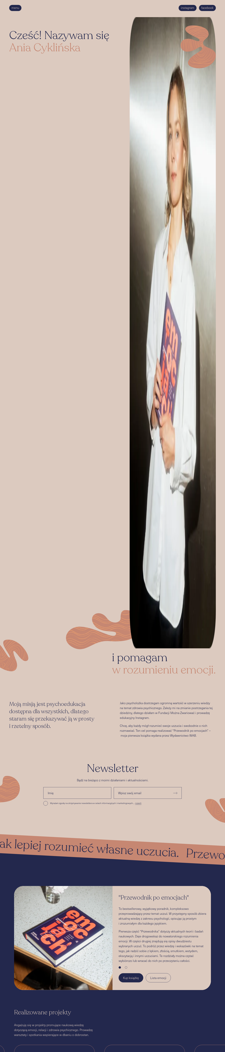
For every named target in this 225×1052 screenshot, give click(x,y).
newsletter (34, 8)
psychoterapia (83, 8)
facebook (207, 7)
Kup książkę (131, 977)
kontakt (102, 8)
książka (50, 8)
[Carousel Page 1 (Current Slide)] (120, 967)
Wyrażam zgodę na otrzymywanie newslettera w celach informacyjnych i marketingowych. (95, 803)
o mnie (65, 8)
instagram (187, 7)
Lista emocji (158, 977)
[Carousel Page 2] (126, 967)
